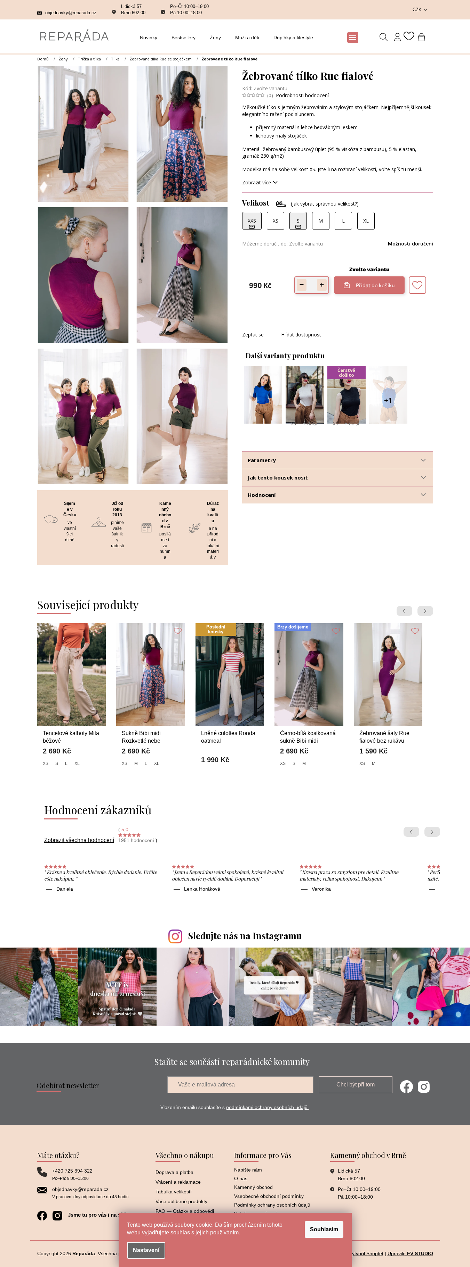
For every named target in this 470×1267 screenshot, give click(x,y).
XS (293, 424)
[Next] (425, 611)
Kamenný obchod (253, 1187)
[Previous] (404, 611)
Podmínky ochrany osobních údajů (272, 1205)
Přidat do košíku (372, 282)
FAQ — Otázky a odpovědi (185, 1211)
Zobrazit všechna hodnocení (79, 840)
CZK (418, 9)
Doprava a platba (174, 1172)
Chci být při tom (355, 1084)
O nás (240, 1178)
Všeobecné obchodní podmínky (269, 1196)
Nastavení (146, 1250)
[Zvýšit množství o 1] (322, 285)
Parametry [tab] (262, 460)
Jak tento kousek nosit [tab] (278, 477)
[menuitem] (150, 37)
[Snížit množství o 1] (301, 285)
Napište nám (248, 1170)
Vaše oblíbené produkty (181, 1201)
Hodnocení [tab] (262, 494)
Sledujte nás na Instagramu (245, 935)
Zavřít (279, 327)
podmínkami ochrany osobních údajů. (267, 1107)
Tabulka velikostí (174, 1191)
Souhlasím (324, 1229)
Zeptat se (253, 334)
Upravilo (410, 1253)
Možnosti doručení (410, 243)
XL (77, 763)
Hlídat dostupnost (301, 334)
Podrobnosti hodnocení (302, 95)
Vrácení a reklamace (178, 1182)
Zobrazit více (256, 182)
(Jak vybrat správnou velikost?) (325, 203)
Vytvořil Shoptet (366, 1253)
